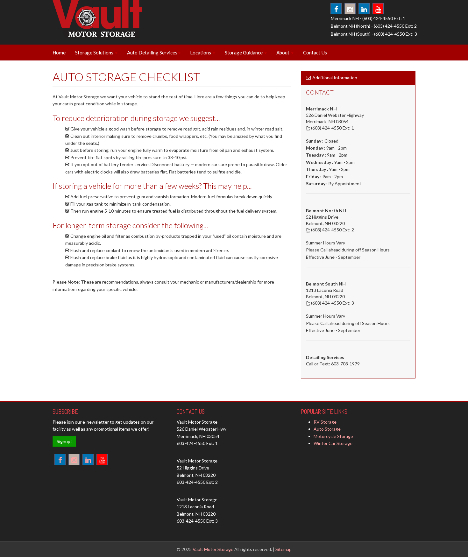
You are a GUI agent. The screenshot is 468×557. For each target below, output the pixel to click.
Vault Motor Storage (213, 549)
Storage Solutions (94, 52)
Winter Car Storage (333, 443)
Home (59, 52)
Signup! (64, 441)
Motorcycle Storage (333, 436)
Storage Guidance (244, 52)
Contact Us (315, 52)
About (283, 52)
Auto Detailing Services (152, 52)
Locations (201, 52)
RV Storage (325, 422)
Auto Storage (327, 429)
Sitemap (283, 549)
